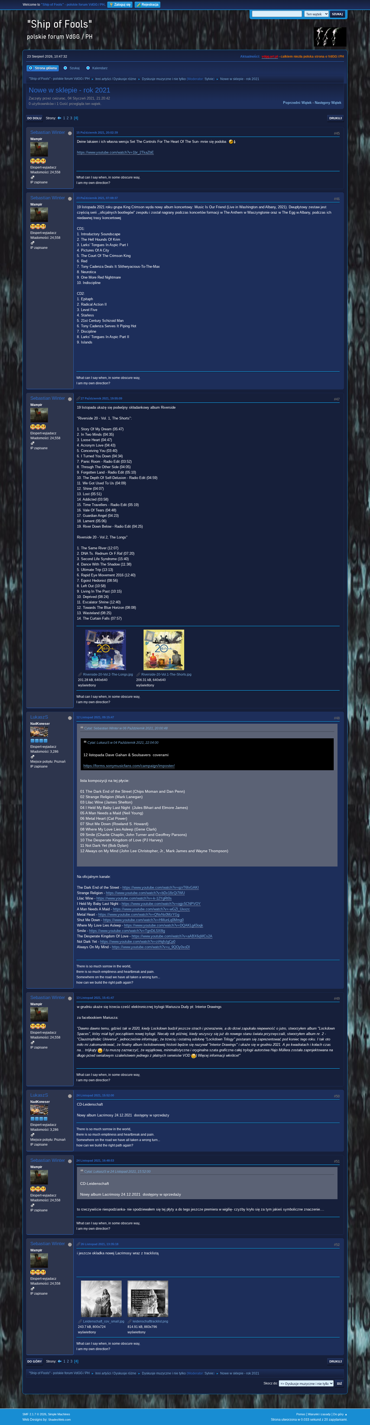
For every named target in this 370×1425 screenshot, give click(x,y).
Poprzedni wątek (297, 103)
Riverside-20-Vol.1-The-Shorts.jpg (166, 674)
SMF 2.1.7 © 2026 (34, 1414)
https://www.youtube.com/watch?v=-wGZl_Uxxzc (151, 909)
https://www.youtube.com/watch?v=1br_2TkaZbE (115, 152)
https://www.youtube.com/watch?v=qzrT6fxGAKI (160, 887)
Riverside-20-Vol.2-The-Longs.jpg (107, 674)
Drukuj (335, 118)
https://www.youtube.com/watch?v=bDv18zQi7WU (145, 893)
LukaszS (39, 717)
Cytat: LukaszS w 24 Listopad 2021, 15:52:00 (117, 1171)
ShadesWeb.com (59, 1419)
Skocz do (270, 1383)
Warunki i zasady (319, 1414)
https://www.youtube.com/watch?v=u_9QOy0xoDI (151, 947)
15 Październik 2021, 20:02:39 (97, 132)
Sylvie (209, 79)
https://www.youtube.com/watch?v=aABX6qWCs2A (172, 936)
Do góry (34, 1361)
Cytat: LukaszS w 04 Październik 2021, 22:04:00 (122, 743)
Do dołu (34, 118)
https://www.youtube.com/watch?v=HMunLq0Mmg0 (143, 920)
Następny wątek (328, 103)
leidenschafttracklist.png (150, 1321)
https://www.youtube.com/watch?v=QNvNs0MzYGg (138, 914)
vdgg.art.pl (270, 56)
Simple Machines (59, 1414)
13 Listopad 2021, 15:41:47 (95, 997)
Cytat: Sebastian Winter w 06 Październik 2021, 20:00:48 (126, 728)
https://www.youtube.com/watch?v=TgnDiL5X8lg (127, 931)
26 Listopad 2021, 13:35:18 (99, 1244)
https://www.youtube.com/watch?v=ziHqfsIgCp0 (137, 942)
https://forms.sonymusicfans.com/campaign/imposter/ (129, 766)
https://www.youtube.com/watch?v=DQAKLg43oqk (163, 925)
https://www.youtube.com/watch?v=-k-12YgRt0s (134, 898)
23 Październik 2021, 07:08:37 (97, 198)
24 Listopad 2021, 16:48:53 (95, 1160)
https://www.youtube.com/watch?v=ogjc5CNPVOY (161, 904)
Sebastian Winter (47, 132)
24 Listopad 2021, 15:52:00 (95, 1095)
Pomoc (301, 1414)
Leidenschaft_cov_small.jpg (103, 1321)
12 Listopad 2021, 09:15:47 (95, 717)
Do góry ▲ (340, 1414)
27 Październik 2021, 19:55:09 (101, 398)
